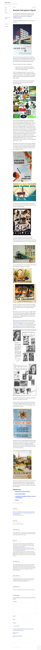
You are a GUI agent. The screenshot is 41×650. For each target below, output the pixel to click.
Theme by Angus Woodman (17, 647)
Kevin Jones (15, 575)
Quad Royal (7, 2)
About (6, 11)
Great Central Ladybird (20, 493)
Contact (6, 12)
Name (14, 616)
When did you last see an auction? (22, 491)
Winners (17, 500)
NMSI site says (28, 444)
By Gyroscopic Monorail (17, 636)
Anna (14, 508)
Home (6, 7)
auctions (14, 7)
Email (14, 619)
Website (14, 622)
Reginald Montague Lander (18, 321)
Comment (15, 601)
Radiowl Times (16, 632)
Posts (6, 9)
